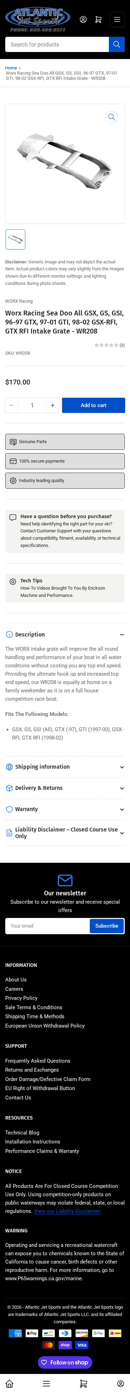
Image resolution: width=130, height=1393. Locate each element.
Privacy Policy (21, 998)
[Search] (116, 44)
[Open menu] (117, 19)
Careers (14, 989)
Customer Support (54, 530)
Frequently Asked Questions (37, 1061)
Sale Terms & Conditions (33, 1007)
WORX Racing (19, 301)
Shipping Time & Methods (34, 1016)
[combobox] (65, 44)
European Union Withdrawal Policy (45, 1026)
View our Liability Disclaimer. (67, 1211)
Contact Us (18, 1098)
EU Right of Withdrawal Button (40, 1088)
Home (11, 67)
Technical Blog (22, 1133)
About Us (16, 980)
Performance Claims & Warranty (42, 1151)
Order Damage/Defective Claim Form (47, 1079)
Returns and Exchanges (32, 1070)
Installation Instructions (32, 1142)
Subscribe (106, 926)
